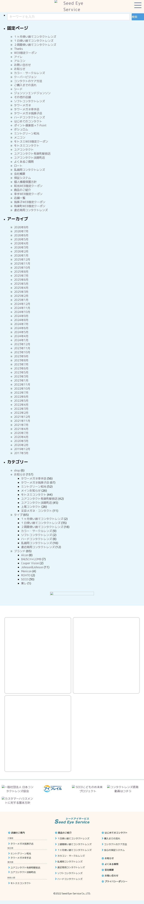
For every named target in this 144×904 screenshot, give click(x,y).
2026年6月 (21, 235)
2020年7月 (21, 433)
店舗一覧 (19, 198)
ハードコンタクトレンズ (29, 117)
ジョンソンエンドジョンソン (32, 93)
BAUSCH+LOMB (31, 559)
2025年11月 (22, 263)
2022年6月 (21, 397)
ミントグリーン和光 (26, 133)
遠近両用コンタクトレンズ (31, 210)
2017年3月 (21, 453)
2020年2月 (21, 445)
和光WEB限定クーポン (28, 186)
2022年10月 (22, 388)
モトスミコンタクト (26, 145)
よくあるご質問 (24, 162)
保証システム (22, 178)
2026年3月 (21, 247)
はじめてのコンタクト (28, 121)
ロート (18, 166)
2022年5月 (21, 401)
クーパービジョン (25, 77)
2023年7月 (21, 364)
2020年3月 (21, 441)
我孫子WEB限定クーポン (29, 202)
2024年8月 (21, 320)
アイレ (18, 57)
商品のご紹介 (22, 190)
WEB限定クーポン (25, 53)
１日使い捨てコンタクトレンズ (33, 41)
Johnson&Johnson (32, 567)
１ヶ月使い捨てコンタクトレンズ (35, 37)
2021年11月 (22, 421)
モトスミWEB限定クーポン (31, 141)
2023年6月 (21, 368)
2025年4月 (21, 288)
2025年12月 (22, 259)
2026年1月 (21, 255)
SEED (24, 579)
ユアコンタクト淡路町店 (29, 158)
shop (17, 470)
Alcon (24, 555)
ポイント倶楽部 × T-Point (30, 125)
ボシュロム (21, 129)
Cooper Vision (30, 563)
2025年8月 (21, 272)
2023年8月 (21, 360)
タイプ (18, 515)
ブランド (19, 551)
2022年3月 (21, 409)
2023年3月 (21, 376)
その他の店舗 (22, 97)
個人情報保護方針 (25, 182)
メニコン (19, 137)
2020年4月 (21, 437)
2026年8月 (21, 227)
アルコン (19, 61)
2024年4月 (21, 336)
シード (18, 89)
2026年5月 (21, 239)
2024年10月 (22, 312)
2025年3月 (21, 292)
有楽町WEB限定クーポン (29, 206)
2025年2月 (21, 296)
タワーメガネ (22, 105)
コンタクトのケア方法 (28, 81)
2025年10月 (22, 267)
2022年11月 (22, 384)
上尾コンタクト (31, 507)
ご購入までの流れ (25, 85)
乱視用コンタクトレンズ (29, 170)
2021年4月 (21, 429)
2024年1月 (21, 340)
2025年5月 (21, 284)
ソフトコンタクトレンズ (29, 101)
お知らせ (19, 69)
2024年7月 (21, 324)
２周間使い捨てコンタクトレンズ (35, 45)
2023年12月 (22, 344)
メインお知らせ (31, 491)
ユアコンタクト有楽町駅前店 (32, 154)
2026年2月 (21, 251)
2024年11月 (22, 308)
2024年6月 (21, 328)
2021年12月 (22, 417)
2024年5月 (21, 332)
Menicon (26, 571)
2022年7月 (21, 392)
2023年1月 (21, 380)
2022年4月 (21, 405)
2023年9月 (21, 356)
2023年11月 (22, 348)
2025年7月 (21, 276)
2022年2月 (21, 413)
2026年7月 (21, 231)
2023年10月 (22, 352)
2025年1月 (21, 300)
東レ (24, 583)
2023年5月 (21, 372)
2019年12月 (22, 449)
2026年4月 (21, 243)
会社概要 (19, 174)
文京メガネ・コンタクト (36, 511)
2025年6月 (21, 280)
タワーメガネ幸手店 (26, 109)
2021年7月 (21, 425)
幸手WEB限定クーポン (28, 194)
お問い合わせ (22, 65)
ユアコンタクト (24, 149)
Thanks (18, 49)
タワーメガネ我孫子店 (28, 113)
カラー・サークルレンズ (29, 73)
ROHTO (26, 575)
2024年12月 (22, 304)
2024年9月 (21, 316)
